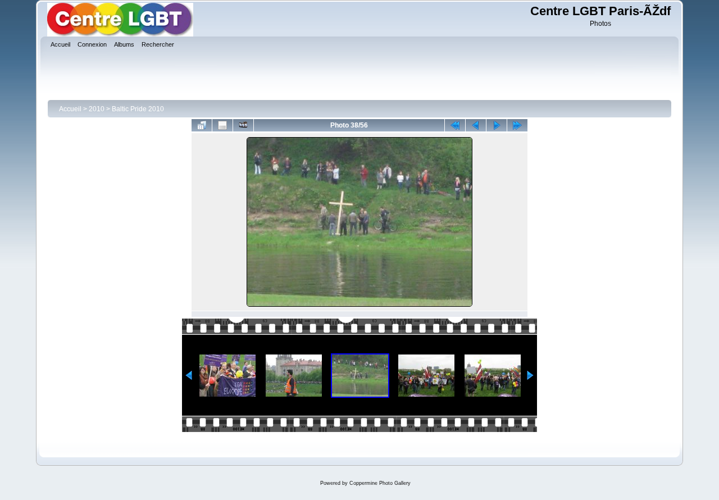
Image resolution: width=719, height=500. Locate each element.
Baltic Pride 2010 (138, 109)
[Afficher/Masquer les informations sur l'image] (222, 125)
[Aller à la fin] (517, 125)
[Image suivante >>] (496, 125)
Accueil (70, 109)
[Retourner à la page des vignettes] (202, 125)
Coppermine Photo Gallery (380, 483)
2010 (96, 109)
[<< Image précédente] (476, 125)
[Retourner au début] (455, 125)
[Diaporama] (243, 125)
